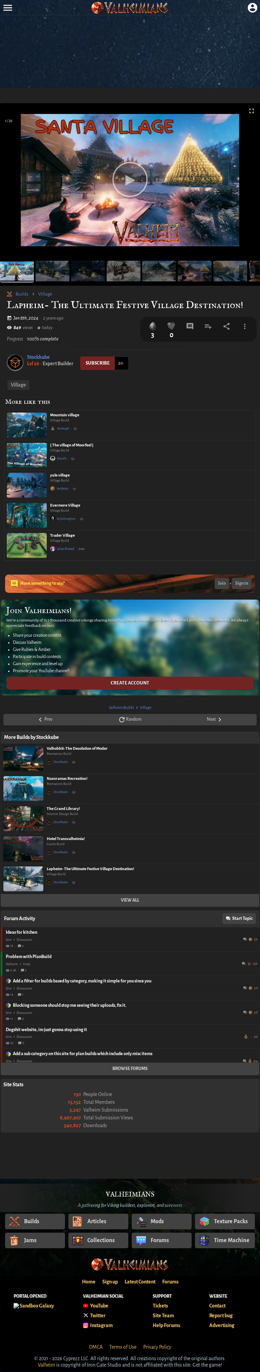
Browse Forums (130, 1068)
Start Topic (242, 918)
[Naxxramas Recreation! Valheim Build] (23, 788)
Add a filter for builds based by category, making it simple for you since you (82, 981)
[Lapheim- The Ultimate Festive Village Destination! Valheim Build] (23, 878)
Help (26, 964)
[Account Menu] (252, 7)
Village (45, 294)
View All (130, 900)
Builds (22, 294)
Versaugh (63, 428)
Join (222, 583)
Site (9, 939)
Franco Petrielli (247, 1036)
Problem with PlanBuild (28, 956)
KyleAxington (66, 518)
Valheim (12, 964)
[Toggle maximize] (251, 111)
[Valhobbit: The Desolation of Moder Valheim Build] (23, 758)
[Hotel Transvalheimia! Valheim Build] (23, 848)
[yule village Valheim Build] (27, 485)
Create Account (130, 682)
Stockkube (38, 357)
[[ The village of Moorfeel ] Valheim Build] (27, 455)
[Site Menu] (7, 7)
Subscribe (98, 363)
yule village (60, 475)
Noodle (62, 458)
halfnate (62, 488)
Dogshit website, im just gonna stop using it (46, 1029)
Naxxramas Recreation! (67, 778)
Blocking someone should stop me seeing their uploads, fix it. (69, 1005)
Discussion (24, 939)
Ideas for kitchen (21, 932)
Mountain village (64, 415)
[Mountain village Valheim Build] (27, 425)
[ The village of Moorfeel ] (71, 445)
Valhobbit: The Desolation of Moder (77, 748)
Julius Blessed (65, 549)
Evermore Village (65, 505)
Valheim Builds (121, 707)
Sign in (241, 583)
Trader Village (62, 535)
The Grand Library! (63, 809)
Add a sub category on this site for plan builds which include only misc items (82, 1053)
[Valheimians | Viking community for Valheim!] (130, 7)
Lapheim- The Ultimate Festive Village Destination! (90, 869)
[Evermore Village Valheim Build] (27, 515)
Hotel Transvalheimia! (66, 839)
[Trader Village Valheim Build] (27, 545)
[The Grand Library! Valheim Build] (23, 818)
